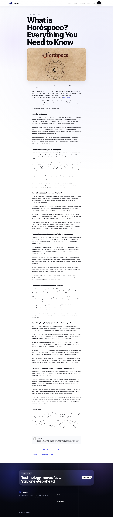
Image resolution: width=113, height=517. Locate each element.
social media (66, 97)
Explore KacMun (87, 477)
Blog (99, 2)
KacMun (16, 3)
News (39, 14)
